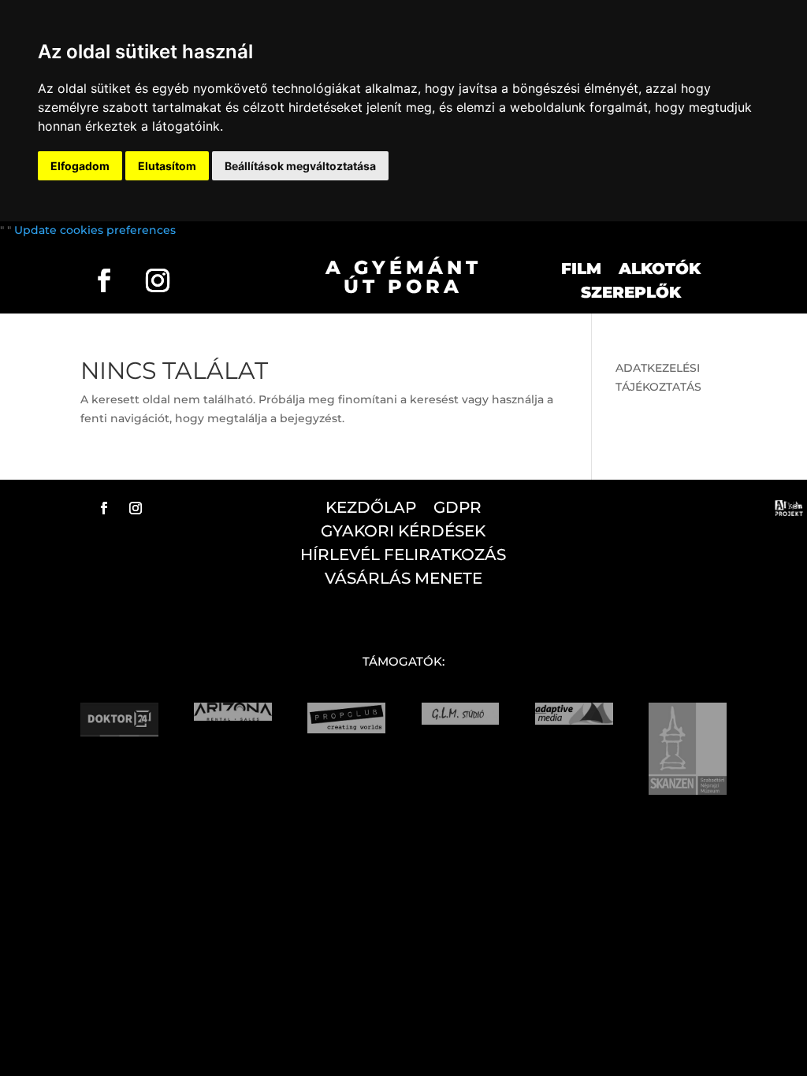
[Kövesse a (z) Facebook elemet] (104, 280)
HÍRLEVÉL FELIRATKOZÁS (403, 556)
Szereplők (631, 294)
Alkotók (660, 270)
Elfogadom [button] (80, 166)
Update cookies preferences (95, 230)
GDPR (457, 509)
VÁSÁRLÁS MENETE (403, 580)
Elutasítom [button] (167, 166)
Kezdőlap (370, 509)
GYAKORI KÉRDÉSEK (403, 532)
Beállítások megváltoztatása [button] (300, 166)
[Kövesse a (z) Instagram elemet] (157, 280)
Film (581, 270)
